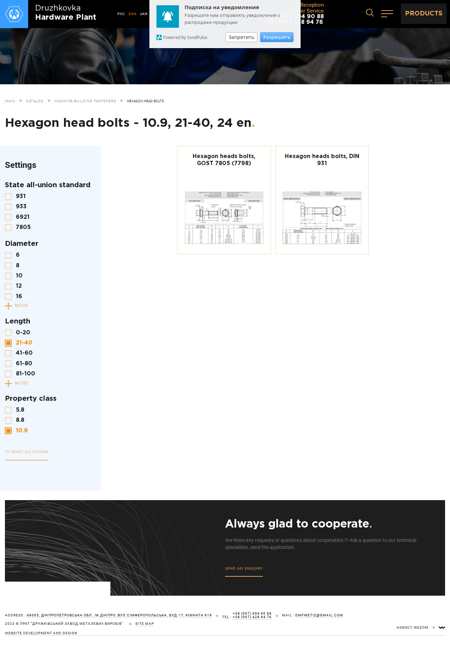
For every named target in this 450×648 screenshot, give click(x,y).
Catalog (35, 101)
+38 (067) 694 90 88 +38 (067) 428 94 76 (252, 615)
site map (144, 624)
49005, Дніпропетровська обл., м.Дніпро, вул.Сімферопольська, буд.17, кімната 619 (119, 615)
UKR (144, 14)
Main (10, 101)
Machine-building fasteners (85, 101)
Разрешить (276, 37)
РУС (121, 14)
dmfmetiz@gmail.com (319, 615)
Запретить (241, 37)
